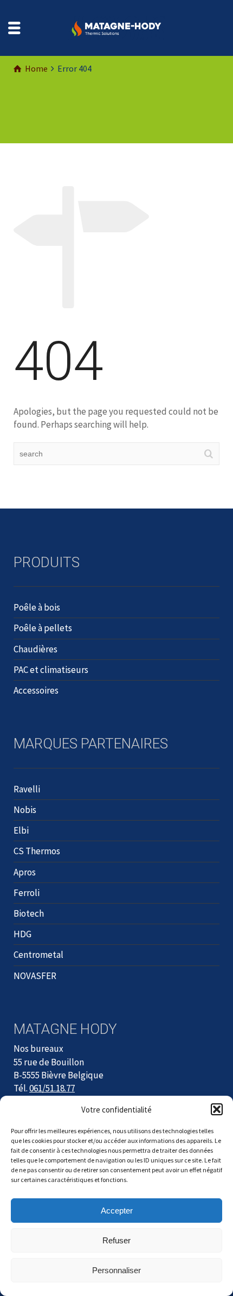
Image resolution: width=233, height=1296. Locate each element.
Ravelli (27, 789)
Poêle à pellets (43, 628)
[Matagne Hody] (116, 27)
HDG (22, 934)
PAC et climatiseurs (51, 670)
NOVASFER (35, 976)
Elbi (21, 830)
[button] (216, 1109)
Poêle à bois (37, 607)
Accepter (117, 1210)
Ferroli (27, 893)
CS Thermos (37, 851)
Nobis (25, 810)
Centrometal (38, 955)
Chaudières (35, 649)
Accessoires (36, 690)
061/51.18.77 (52, 1088)
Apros (25, 872)
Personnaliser (116, 1270)
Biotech (29, 913)
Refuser (116, 1240)
